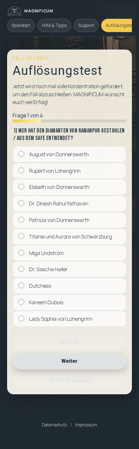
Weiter (69, 361)
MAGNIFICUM (38, 11)
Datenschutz (54, 425)
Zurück (69, 342)
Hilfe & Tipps (54, 25)
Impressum (86, 425)
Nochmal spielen (69, 380)
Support (86, 25)
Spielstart (21, 25)
